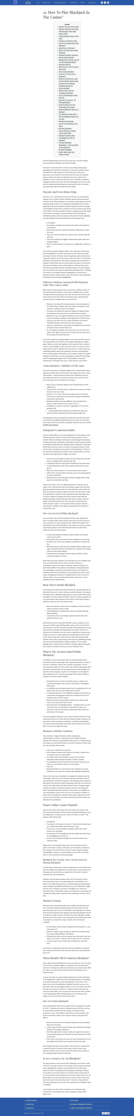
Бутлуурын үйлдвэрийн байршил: (81, 1104)
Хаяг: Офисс (74, 1100)
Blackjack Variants (64, 65)
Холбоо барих (92, 2)
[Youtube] (108, 2)
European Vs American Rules (68, 41)
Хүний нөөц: (30, 1104)
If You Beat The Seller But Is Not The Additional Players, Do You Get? (69, 116)
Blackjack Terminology (66, 121)
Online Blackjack (64, 88)
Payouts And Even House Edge (68, 27)
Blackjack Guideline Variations (68, 55)
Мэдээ (82, 2)
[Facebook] (102, 2)
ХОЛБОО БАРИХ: (31, 1100)
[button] (45, 1100)
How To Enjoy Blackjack (66, 72)
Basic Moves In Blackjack (67, 48)
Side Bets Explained (65, 128)
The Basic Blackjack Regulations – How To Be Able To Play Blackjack (68, 145)
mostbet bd (67, 277)
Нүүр (38, 2)
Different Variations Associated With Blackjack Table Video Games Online (68, 31)
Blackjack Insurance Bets (67, 135)
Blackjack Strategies (65, 150)
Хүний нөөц (73, 2)
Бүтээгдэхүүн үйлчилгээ (60, 2)
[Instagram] (105, 2)
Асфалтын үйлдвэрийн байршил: (81, 1108)
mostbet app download (50, 425)
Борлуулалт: (30, 1108)
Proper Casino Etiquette (66, 57)
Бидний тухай (45, 2)
